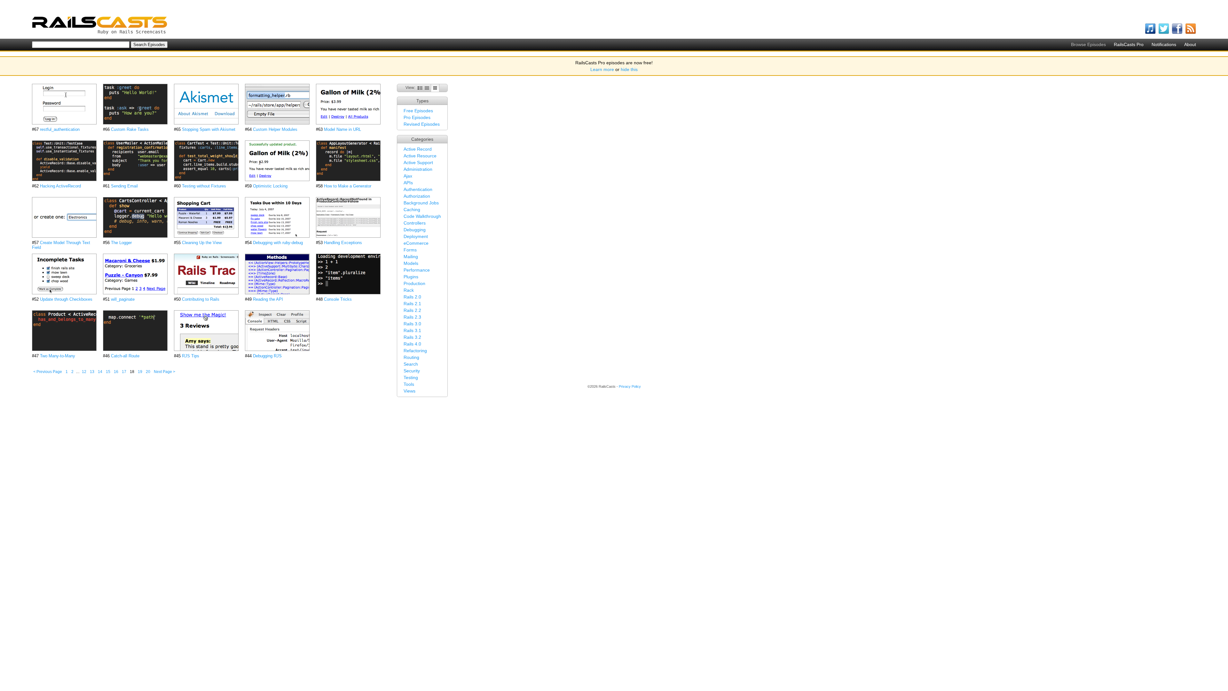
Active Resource (420, 155)
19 (140, 371)
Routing (411, 357)
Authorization (417, 196)
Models (411, 263)
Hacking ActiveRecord (60, 186)
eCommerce (416, 243)
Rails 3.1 (412, 330)
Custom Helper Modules (275, 129)
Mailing (411, 256)
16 (116, 371)
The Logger (121, 242)
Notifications (1164, 44)
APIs (408, 182)
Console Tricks (338, 299)
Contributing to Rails (200, 299)
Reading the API (268, 299)
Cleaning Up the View (202, 242)
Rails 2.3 (412, 317)
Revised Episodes (422, 124)
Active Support (418, 162)
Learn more (602, 69)
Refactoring (415, 350)
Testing (411, 377)
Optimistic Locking (270, 186)
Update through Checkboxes (66, 299)
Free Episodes (418, 110)
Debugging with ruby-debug (278, 242)
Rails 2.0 (412, 296)
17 (124, 371)
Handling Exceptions (343, 242)
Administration (418, 169)
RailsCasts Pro (1129, 44)
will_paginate (123, 299)
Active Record (418, 149)
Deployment (416, 236)
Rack (409, 290)
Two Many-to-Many (57, 355)
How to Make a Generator (347, 186)
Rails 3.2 (412, 337)
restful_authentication (60, 129)
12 (84, 371)
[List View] (427, 87)
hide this (629, 69)
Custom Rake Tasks (130, 129)
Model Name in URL (342, 129)
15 (108, 371)
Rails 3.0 (412, 323)
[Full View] (420, 87)
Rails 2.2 (412, 310)
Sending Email (124, 186)
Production (414, 283)
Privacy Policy (630, 386)
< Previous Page (47, 371)
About (1190, 44)
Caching (412, 209)
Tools (409, 384)
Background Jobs (421, 202)
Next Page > (164, 371)
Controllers (415, 223)
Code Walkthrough (422, 216)
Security (412, 370)
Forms (410, 249)
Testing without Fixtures (204, 186)
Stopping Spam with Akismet (208, 129)
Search (411, 364)
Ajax (408, 176)
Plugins (411, 276)
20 (148, 371)
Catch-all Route (125, 355)
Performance (417, 270)
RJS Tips (190, 355)
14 (100, 371)
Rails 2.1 (412, 303)
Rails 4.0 (412, 343)
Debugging (415, 229)
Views (409, 390)
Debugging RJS (267, 355)
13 (92, 371)
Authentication (418, 189)
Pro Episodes (417, 117)
